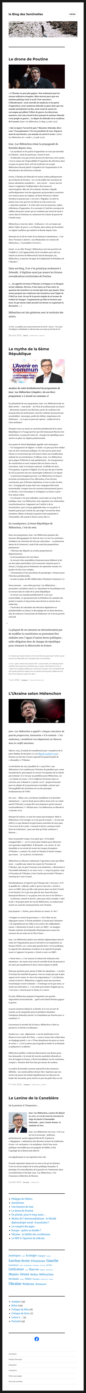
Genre (21, 1265)
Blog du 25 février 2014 (47, 754)
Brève (25, 335)
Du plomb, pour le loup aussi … (28, 1214)
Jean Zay (42, 1265)
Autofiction (17, 1202)
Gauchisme (13, 1265)
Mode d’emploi (15, 1359)
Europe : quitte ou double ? (26, 1230)
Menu (73, 14)
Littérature (16, 1269)
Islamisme (36, 1265)
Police (28, 1278)
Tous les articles (16, 1381)
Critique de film (20, 1309)
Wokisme (28, 1284)
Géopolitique (28, 1265)
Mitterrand (49, 1270)
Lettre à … (16, 1317)
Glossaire (13, 1365)
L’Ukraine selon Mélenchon (35, 693)
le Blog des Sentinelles (26, 14)
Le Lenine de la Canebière (34, 1098)
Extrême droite (19, 1261)
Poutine (36, 1279)
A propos (13, 1354)
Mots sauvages (15, 1376)
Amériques (15, 1255)
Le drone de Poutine (28, 59)
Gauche (32, 680)
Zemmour (40, 1284)
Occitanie (14, 1278)
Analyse (25, 680)
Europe (48, 1256)
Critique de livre (20, 1313)
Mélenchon (34, 335)
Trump (51, 1279)
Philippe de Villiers (21, 1199)
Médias (34, 1274)
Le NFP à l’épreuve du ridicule (28, 1238)
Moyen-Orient (19, 1274)
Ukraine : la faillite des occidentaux (30, 1234)
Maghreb (42, 1270)
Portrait (26, 1182)
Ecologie (31, 1255)
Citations (13, 1370)
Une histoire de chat (22, 1206)
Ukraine (41, 335)
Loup (26, 1270)
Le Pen (49, 1265)
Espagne (41, 1256)
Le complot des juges (22, 1226)
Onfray (22, 1279)
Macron (34, 1269)
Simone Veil (44, 1279)
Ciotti (23, 1256)
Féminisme (38, 1261)
